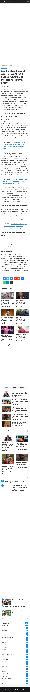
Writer (4, 649)
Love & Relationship (8, 637)
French (5, 666)
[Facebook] (4, 278)
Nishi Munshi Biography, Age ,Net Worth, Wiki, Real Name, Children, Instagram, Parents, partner (22, 320)
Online (4, 661)
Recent (6, 387)
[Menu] (2, 2)
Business (5, 669)
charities (5, 676)
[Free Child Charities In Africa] (6, 613)
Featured (5, 673)
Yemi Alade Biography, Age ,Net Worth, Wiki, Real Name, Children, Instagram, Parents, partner (7, 320)
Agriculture (6, 659)
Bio (4, 628)
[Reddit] (18, 278)
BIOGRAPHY (9, 65)
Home (3, 65)
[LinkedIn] (11, 278)
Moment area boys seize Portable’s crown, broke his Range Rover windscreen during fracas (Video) (19, 488)
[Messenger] (22, 278)
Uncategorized (6, 632)
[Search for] (28, 2)
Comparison (6, 625)
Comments (23, 387)
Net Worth (5, 640)
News (4, 635)
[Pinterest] (15, 278)
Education (5, 652)
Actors (4, 642)
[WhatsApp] (4, 282)
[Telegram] (7, 282)
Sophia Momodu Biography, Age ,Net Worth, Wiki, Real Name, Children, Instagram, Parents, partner (20, 409)
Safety (5, 683)
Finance (5, 664)
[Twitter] (7, 278)
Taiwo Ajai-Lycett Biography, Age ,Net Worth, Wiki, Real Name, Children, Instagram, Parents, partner (22, 337)
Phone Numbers (7, 678)
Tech (4, 671)
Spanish (5, 681)
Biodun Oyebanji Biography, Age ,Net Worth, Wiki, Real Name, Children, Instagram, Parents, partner (22, 303)
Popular (14, 387)
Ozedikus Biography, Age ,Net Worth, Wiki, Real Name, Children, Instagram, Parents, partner (20, 417)
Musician (5, 644)
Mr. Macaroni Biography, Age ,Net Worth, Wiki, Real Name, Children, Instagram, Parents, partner (7, 303)
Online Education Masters (19, 600)
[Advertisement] (15, 18)
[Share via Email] (11, 282)
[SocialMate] (7, 1)
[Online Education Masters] (6, 602)
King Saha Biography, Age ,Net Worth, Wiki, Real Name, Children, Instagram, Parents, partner (20, 394)
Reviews (5, 630)
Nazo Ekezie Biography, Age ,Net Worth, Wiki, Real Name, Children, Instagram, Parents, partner (20, 402)
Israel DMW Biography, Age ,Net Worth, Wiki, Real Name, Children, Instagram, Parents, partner (20, 424)
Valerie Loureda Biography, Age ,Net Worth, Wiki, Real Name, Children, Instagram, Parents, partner (7, 338)
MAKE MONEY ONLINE (8, 654)
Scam (4, 656)
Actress (5, 647)
